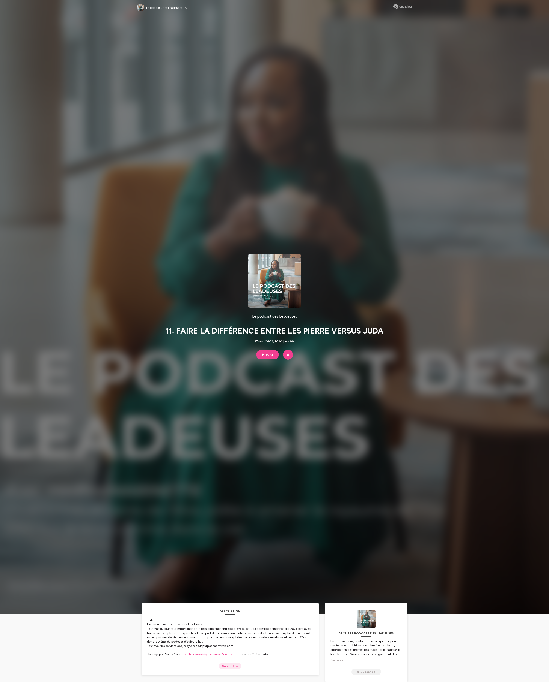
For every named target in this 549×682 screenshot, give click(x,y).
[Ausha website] (402, 6)
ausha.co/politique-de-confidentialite (210, 654)
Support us (230, 666)
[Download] (288, 355)
